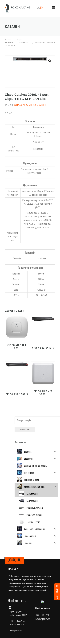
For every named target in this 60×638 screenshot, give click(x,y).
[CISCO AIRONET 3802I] (43, 373)
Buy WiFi (46, 619)
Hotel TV (40, 615)
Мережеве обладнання (36, 105)
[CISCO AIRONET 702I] (17, 327)
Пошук (24, 429)
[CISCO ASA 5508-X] (17, 364)
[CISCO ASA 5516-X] (43, 318)
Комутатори (19, 105)
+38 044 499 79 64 (17, 624)
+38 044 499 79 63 (17, 621)
